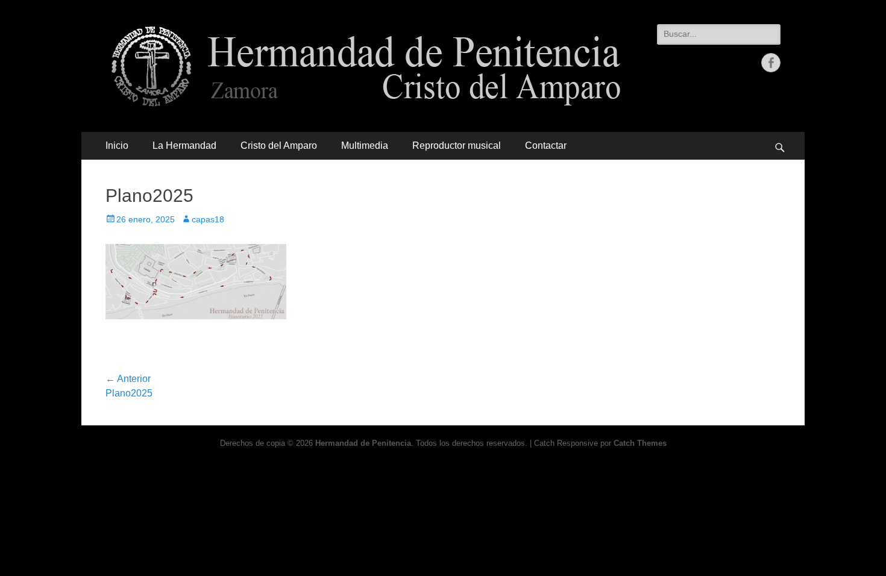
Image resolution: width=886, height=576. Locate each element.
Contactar (546, 145)
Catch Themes (640, 443)
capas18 (208, 219)
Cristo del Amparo (278, 145)
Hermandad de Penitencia (363, 443)
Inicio (116, 145)
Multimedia (364, 145)
